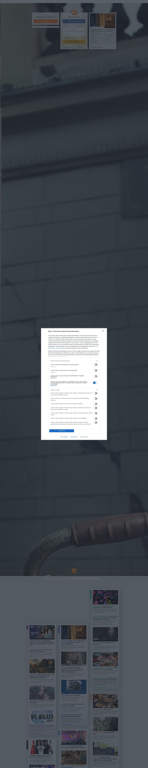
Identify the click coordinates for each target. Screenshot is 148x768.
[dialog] (74, 384)
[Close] (103, 331)
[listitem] (74, 361)
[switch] (95, 364)
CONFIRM (61, 430)
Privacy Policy (83, 436)
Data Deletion (64, 436)
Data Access (74, 436)
